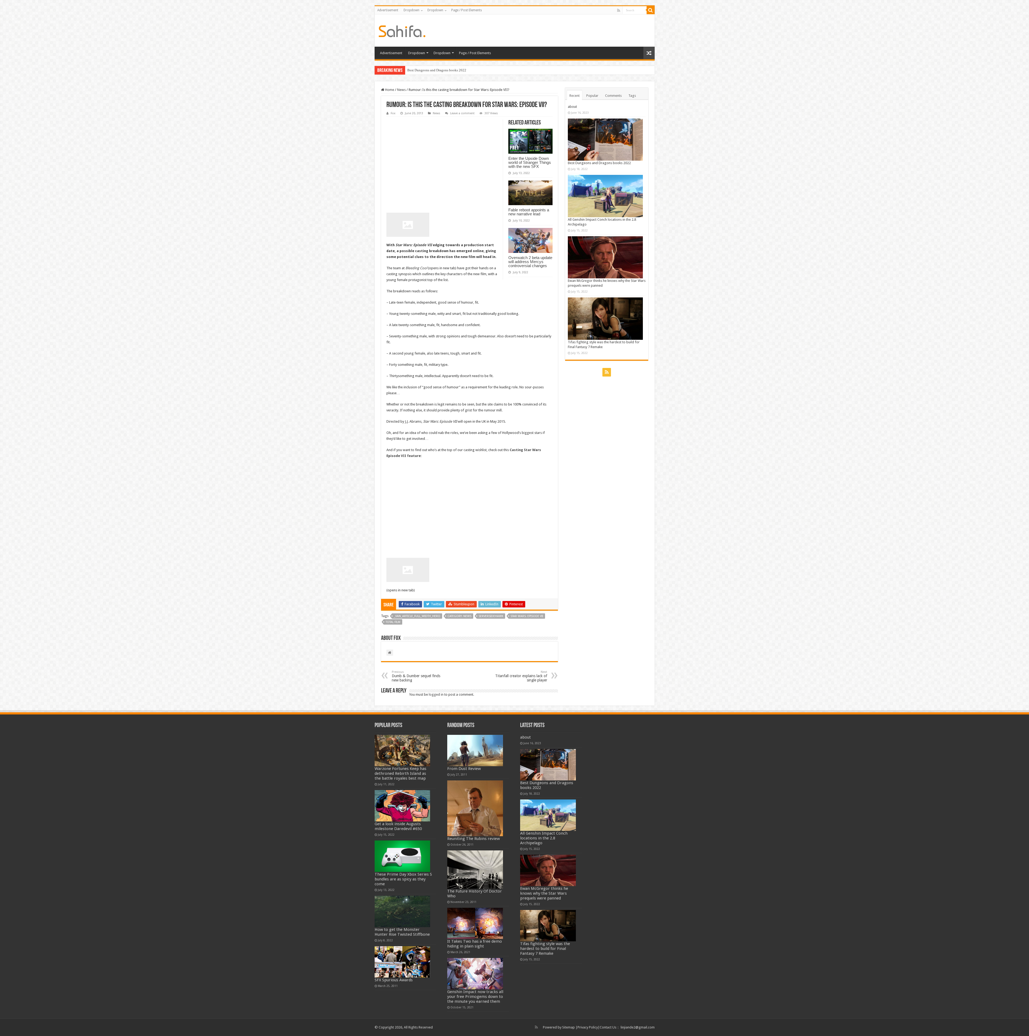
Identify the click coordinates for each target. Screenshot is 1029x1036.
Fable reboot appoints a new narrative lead (528, 212)
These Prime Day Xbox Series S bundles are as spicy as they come (403, 879)
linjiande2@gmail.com (638, 1027)
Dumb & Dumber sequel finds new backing (416, 676)
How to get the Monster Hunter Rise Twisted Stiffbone (402, 932)
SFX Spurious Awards (394, 980)
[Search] (651, 10)
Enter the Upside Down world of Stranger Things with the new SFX (529, 162)
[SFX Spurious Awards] (402, 962)
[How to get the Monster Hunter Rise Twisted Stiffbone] (402, 911)
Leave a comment (462, 113)
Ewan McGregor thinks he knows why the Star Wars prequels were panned (544, 893)
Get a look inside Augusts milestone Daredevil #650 (398, 826)
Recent (574, 96)
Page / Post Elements (466, 10)
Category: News (459, 616)
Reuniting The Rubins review (473, 838)
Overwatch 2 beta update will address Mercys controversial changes (530, 261)
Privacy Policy (587, 1027)
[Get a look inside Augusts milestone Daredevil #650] (402, 805)
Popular (592, 96)
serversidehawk (491, 616)
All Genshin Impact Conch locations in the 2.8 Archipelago (450, 70)
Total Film (393, 622)
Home (389, 90)
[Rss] (619, 10)
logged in (436, 694)
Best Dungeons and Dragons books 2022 (599, 163)
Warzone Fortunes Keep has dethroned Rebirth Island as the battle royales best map (400, 773)
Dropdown (411, 10)
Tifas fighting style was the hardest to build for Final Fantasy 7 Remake (545, 948)
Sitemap (568, 1027)
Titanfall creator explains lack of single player (521, 676)
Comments (613, 96)
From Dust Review (464, 768)
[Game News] (402, 30)
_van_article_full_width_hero (417, 616)
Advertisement (387, 10)
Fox (393, 113)
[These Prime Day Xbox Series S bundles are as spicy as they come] (402, 856)
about (572, 107)
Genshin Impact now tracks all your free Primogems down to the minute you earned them (475, 996)
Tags (632, 96)
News (401, 90)
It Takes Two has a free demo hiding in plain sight (474, 944)
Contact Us (608, 1027)
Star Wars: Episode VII (414, 245)
